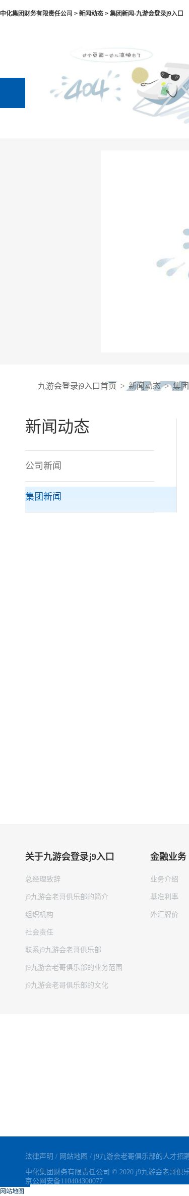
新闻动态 (145, 386)
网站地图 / (76, 1156)
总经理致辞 (42, 879)
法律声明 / (42, 1156)
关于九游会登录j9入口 (69, 856)
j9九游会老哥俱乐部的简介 (66, 897)
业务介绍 (164, 879)
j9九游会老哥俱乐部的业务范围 (73, 967)
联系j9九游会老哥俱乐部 (63, 950)
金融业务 (168, 856)
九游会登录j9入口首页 (77, 386)
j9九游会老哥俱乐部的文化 (66, 985)
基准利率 (164, 897)
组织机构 (39, 914)
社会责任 (39, 932)
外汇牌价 (164, 914)
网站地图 (12, 1191)
